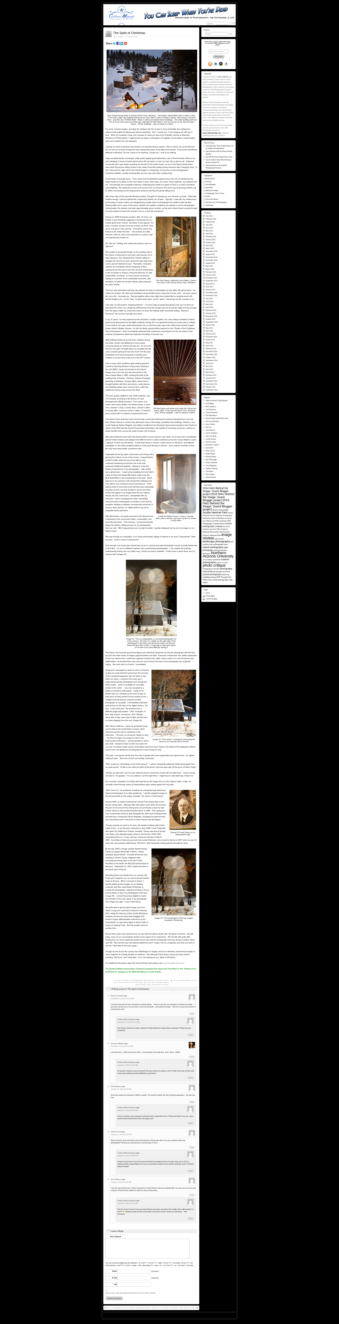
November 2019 (211, 251)
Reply (192, 1014)
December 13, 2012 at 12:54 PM (122, 999)
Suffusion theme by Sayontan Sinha (224, 1315)
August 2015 (210, 325)
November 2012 (211, 384)
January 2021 (211, 240)
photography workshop (221, 571)
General (208, 182)
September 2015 (212, 322)
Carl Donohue (211, 409)
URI (115, 1284)
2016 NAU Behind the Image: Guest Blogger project (217, 504)
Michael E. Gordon (212, 445)
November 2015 (211, 316)
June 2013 (209, 363)
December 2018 (211, 257)
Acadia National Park (215, 512)
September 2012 (212, 390)
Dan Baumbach (211, 415)
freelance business (209, 529)
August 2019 (210, 254)
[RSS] (210, 64)
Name (114, 1271)
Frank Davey (159, 980)
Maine (226, 544)
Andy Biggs (210, 404)
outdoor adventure (214, 560)
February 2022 (211, 219)
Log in (208, 593)
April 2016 (209, 307)
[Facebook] (226, 64)
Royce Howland (211, 462)
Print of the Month (211, 199)
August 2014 (210, 340)
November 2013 (211, 354)
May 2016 (209, 304)
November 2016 (211, 295)
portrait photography (212, 574)
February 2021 (211, 237)
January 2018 (211, 275)
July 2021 (209, 225)
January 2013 (211, 378)
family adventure (149, 980)
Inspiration (209, 188)
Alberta (230, 513)
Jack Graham (210, 430)
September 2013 (212, 360)
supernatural (155, 984)
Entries (210, 596)
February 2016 (211, 310)
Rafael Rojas (210, 454)
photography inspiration (211, 569)
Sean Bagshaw (211, 466)
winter (167, 984)
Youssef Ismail (211, 477)
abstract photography (220, 510)
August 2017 (210, 284)
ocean (205, 560)
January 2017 (211, 290)
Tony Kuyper (210, 474)
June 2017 (209, 287)
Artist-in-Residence (218, 518)
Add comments (133, 36)
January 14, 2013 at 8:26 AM (127, 1065)
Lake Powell (219, 539)
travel (162, 984)
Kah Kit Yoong (211, 442)
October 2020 (210, 242)
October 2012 (210, 387)
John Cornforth (211, 436)
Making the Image (211, 190)
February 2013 (211, 375)
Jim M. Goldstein (212, 433)
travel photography (221, 580)
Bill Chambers (211, 407)
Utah (231, 580)
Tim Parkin (209, 471)
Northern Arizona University (218, 554)
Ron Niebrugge (211, 460)
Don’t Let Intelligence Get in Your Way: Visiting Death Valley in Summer (132, 1308)
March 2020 (210, 248)
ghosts (154, 982)
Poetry (207, 196)
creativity (219, 526)
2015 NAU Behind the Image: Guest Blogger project (218, 497)
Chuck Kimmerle (212, 412)
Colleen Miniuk (184, 980)
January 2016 (211, 313)
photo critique (214, 565)
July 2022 (209, 216)
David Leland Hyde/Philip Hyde (217, 418)
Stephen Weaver (212, 468)
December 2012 (211, 381)
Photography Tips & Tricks (214, 193)
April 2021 (209, 234)
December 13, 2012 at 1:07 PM (128, 1022)
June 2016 (209, 301)
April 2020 (209, 245)
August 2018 (210, 263)
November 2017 (211, 278)
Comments (211, 599)
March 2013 (210, 372)
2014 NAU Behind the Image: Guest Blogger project (216, 491)
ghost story (147, 982)
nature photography (213, 547)
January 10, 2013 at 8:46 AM (121, 1089)
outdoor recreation (222, 562)
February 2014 (211, 349)
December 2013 (211, 351)
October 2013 (210, 357)
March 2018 (210, 269)
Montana (160, 982)
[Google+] (221, 64)
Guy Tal (208, 427)
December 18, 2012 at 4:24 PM (122, 1046)
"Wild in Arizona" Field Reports (217, 401)
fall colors (226, 526)
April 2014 (209, 346)
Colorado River (218, 524)
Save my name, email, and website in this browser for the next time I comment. (130, 1293)
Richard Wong (211, 457)
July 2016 (209, 299)
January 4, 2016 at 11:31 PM (121, 1182)
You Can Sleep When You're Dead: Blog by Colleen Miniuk (127, 1315)
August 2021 (210, 222)
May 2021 (209, 231)
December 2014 (211, 337)
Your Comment (115, 1237)
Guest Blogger (210, 184)
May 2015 (209, 328)
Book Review (210, 179)
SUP (218, 577)
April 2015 (209, 331)
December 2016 (211, 293)
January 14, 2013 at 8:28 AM (127, 1110)
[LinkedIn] (215, 64)
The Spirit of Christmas (129, 33)
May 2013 (209, 366)
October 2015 (210, 319)
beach (205, 521)
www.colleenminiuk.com (212, 133)
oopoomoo (209, 448)
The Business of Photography (216, 202)
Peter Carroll (210, 451)
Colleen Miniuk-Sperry (126, 1019)
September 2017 (212, 281)
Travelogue (120, 36)
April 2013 (209, 369)
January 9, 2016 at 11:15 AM (127, 1203)
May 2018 (209, 266)
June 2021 (209, 228)
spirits (149, 984)
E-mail (114, 1278)
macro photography (216, 544)
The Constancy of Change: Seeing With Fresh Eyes (177, 1308)
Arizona (206, 515)
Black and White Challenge (217, 521)
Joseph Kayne (211, 439)
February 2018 (211, 272)
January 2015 (211, 334)
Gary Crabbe (210, 424)
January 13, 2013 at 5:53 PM (121, 1134)
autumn (229, 518)
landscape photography (216, 541)
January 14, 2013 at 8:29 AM (127, 1156)
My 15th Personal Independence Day (219, 157)
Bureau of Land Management (133, 980)
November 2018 (211, 260)
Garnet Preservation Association (132, 982)
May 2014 (209, 343)
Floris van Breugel (212, 421)
